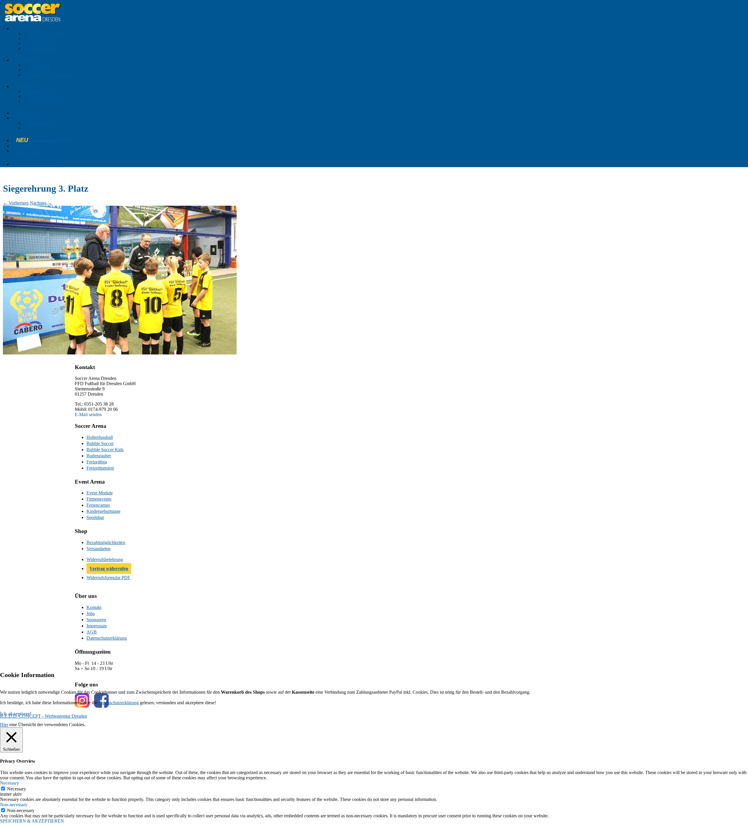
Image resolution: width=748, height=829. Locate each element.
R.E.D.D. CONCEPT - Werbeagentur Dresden (43, 716)
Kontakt (23, 145)
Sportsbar (25, 112)
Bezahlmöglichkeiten (105, 542)
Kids (32, 127)
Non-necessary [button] (13, 804)
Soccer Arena (29, 28)
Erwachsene (40, 122)
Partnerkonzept (30, 150)
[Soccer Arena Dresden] (32, 23)
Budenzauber (40, 38)
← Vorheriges (16, 202)
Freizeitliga (38, 43)
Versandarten (98, 548)
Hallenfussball (99, 437)
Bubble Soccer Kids (46, 101)
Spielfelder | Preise (45, 33)
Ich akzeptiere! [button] (16, 713)
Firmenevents (41, 70)
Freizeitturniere (42, 48)
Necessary (16, 788)
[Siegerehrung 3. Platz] (120, 352)
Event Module (41, 65)
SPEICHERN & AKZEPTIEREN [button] (32, 820)
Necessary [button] (9, 782)
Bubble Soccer (100, 443)
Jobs (90, 613)
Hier (4, 724)
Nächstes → (41, 202)
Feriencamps (40, 91)
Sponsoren (96, 619)
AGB (91, 631)
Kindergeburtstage (45, 96)
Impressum (96, 625)
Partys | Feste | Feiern (49, 74)
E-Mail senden (88, 414)
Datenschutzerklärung (106, 638)
